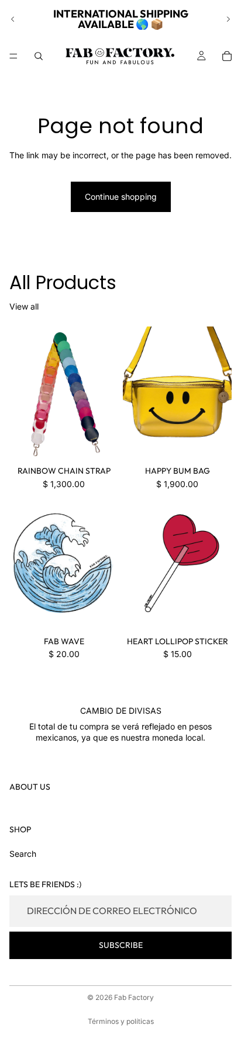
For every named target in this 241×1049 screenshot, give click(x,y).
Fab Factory (134, 997)
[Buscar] (38, 56)
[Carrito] (227, 56)
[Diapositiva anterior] (13, 19)
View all (24, 306)
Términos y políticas (121, 1021)
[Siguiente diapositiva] (228, 19)
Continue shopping (121, 197)
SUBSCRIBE (121, 945)
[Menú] (13, 56)
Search (22, 854)
